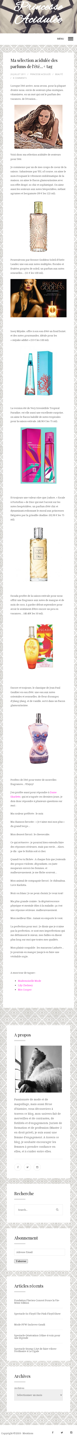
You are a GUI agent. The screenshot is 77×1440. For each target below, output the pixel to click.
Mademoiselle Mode (29, 980)
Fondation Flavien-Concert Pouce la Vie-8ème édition (37, 1301)
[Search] (57, 1209)
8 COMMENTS (20, 78)
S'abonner (21, 1261)
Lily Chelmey (25, 985)
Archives (19, 1388)
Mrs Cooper (25, 989)
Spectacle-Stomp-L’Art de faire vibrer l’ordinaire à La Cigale (35, 1350)
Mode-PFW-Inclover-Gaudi (29, 1324)
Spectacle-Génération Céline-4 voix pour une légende (37, 1336)
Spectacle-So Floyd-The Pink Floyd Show (37, 1313)
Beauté (59, 74)
